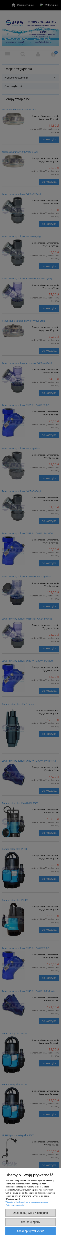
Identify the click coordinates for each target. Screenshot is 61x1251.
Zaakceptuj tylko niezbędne (30, 1212)
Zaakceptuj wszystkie (30, 1231)
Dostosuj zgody (30, 1222)
